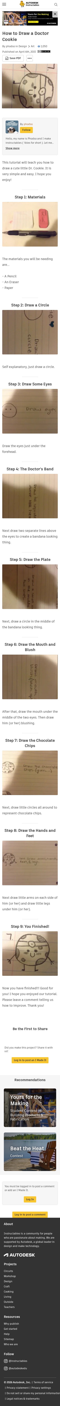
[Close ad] (55, 14)
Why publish (11, 1324)
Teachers (9, 1307)
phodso (10, 46)
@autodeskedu (18, 1368)
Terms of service (43, 1382)
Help (7, 1334)
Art (32, 46)
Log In (30, 1199)
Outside (8, 1302)
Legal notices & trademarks (23, 1399)
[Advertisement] (30, 18)
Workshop (10, 1276)
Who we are (11, 1344)
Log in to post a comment (30, 1214)
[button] (4, 4)
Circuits (8, 1271)
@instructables (18, 1361)
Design (23, 46)
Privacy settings (41, 1388)
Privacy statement (18, 1388)
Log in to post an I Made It (30, 1060)
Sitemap (9, 1339)
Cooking (9, 1291)
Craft (7, 1286)
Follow (26, 130)
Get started (10, 1329)
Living (7, 1297)
